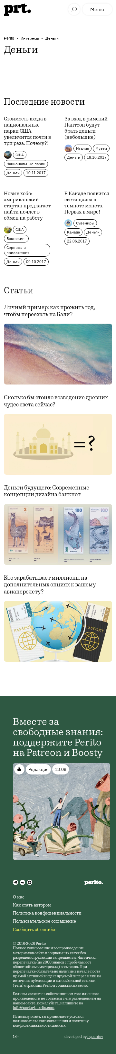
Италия (82, 148)
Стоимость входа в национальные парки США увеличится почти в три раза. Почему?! (27, 132)
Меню (97, 9)
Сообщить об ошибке (34, 930)
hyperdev (95, 1037)
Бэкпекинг (16, 238)
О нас (18, 897)
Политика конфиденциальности (47, 913)
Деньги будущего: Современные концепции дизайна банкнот (46, 491)
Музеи (101, 148)
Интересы (30, 38)
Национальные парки (25, 163)
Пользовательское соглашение (44, 921)
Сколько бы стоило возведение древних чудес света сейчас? (56, 401)
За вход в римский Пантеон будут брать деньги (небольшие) (86, 128)
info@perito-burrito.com (33, 1008)
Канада (73, 232)
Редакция (38, 769)
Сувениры (85, 223)
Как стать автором (32, 905)
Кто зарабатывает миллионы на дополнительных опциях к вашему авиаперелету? (50, 585)
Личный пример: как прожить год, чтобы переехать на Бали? (49, 311)
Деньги (52, 38)
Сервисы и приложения (17, 250)
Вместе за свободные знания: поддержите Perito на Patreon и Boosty (58, 738)
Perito (9, 38)
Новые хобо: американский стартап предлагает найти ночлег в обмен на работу (27, 206)
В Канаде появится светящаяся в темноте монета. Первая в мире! (86, 203)
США (19, 154)
